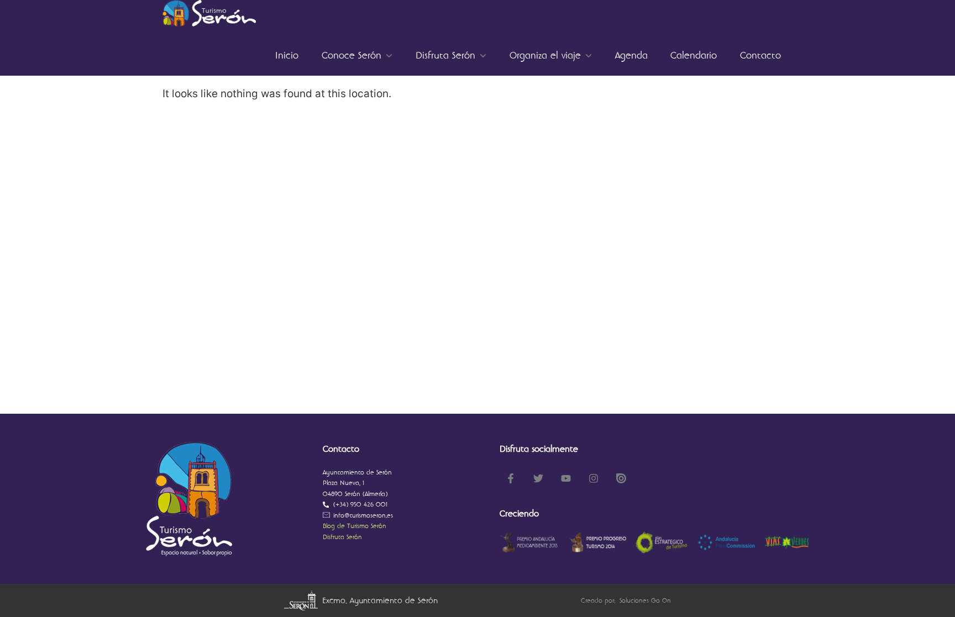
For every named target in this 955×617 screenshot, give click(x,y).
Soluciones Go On (645, 601)
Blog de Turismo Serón (354, 526)
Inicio (286, 55)
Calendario (693, 55)
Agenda (631, 55)
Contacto (760, 55)
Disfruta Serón (342, 537)
